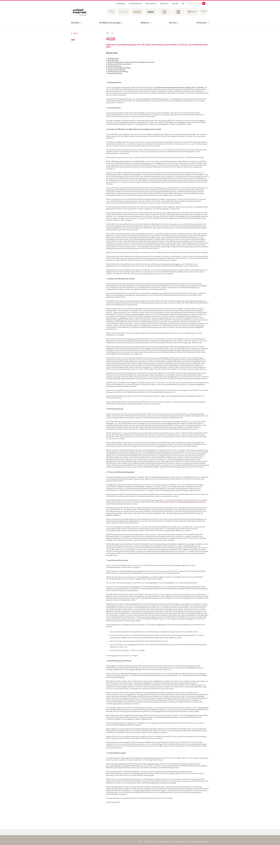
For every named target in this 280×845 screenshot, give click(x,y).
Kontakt (175, 4)
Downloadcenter (135, 4)
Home (75, 33)
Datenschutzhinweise (165, 841)
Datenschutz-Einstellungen (199, 841)
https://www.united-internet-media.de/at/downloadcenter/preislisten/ (181, 502)
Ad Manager (120, 4)
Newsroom (164, 4)
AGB (146, 841)
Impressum (153, 841)
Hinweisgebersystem (182, 841)
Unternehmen (151, 4)
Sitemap (140, 841)
